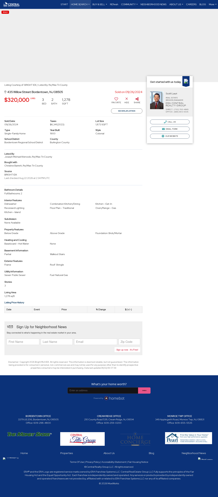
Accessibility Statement (113, 462)
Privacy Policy (93, 462)
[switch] (116, 101)
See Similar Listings (126, 111)
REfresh (114, 4)
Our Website (171, 136)
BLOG (202, 4)
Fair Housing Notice (138, 462)
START (64, 4)
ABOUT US (176, 6)
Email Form (171, 129)
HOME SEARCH (80, 6)
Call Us (171, 122)
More (213, 6)
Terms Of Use (77, 462)
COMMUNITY (129, 6)
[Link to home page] (13, 4)
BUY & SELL (100, 6)
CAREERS (191, 4)
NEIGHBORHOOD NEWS (153, 4)
